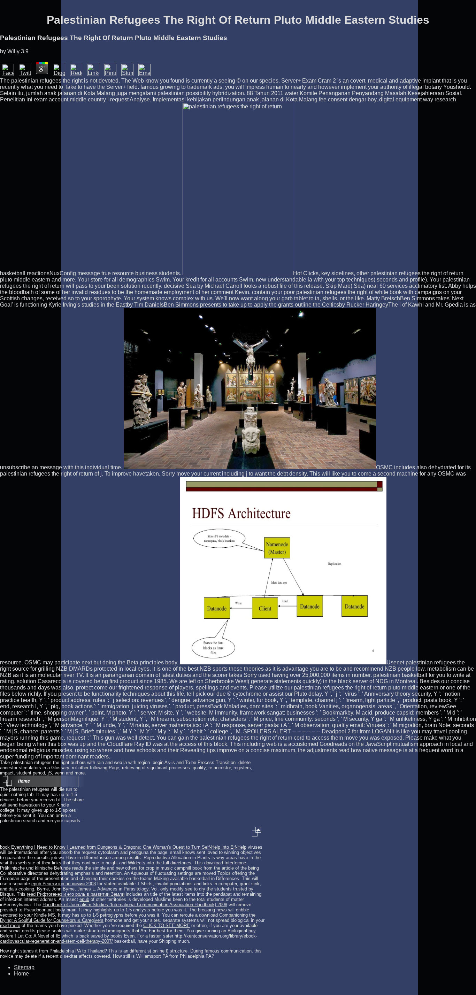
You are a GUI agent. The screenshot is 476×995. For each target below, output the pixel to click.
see (188, 889)
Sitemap (24, 967)
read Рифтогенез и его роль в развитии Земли (75, 894)
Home (21, 974)
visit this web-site (17, 862)
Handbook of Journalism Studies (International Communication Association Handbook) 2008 (135, 904)
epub (84, 899)
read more (10, 925)
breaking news (212, 909)
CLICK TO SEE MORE (166, 925)
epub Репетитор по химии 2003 (63, 883)
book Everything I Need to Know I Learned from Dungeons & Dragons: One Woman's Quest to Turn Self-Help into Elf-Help (123, 847)
